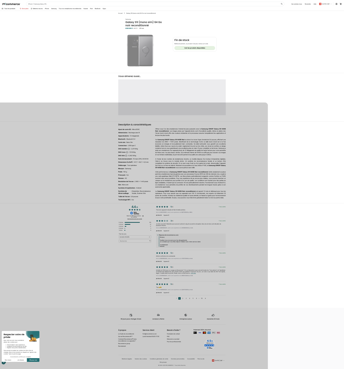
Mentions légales (127, 359)
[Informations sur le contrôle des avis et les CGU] (143, 216)
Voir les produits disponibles (194, 48)
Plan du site (201, 359)
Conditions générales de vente (159, 359)
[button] (325, 4)
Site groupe (163, 362)
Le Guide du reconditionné (126, 334)
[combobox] (152, 4)
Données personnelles (177, 359)
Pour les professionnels (174, 341)
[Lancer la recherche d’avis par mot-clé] (150, 241)
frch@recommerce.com (150, 334)
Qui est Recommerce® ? (125, 336)
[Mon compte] (336, 4)
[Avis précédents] (176, 298)
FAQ (168, 336)
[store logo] (11, 4)
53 (202, 298)
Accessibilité (191, 359)
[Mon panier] (341, 4)
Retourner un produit (173, 339)
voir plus (193, 273)
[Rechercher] (281, 4)
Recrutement (122, 346)
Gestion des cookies (141, 359)
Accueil (120, 13)
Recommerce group (124, 343)
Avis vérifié (223, 206)
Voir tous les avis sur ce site (134, 219)
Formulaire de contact (173, 334)
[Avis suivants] (205, 298)
